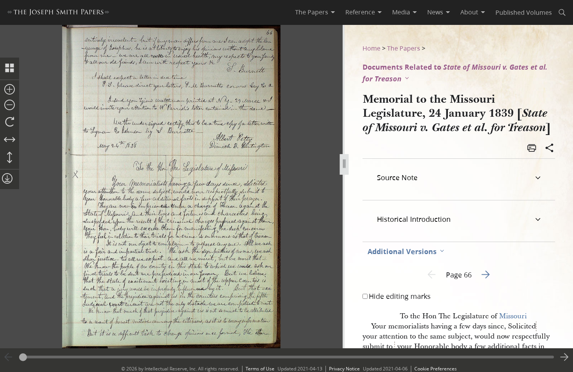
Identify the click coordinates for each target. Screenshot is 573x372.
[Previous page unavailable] (8, 357)
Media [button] (401, 12)
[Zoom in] (9, 90)
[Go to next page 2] (564, 357)
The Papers (403, 48)
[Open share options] (549, 148)
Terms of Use (260, 368)
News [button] (435, 12)
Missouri (513, 316)
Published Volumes (523, 12)
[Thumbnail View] (9, 68)
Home (371, 48)
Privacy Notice (344, 368)
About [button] (469, 12)
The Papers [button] (311, 12)
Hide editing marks (400, 296)
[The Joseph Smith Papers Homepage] (58, 13)
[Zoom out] (9, 105)
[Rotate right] (9, 122)
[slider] (286, 357)
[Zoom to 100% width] (9, 140)
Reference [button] (360, 12)
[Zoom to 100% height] (9, 158)
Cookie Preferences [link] (435, 368)
